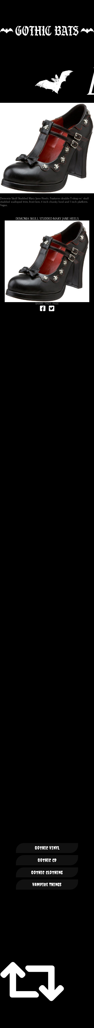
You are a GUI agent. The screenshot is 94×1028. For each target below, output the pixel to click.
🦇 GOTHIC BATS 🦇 (47, 31)
